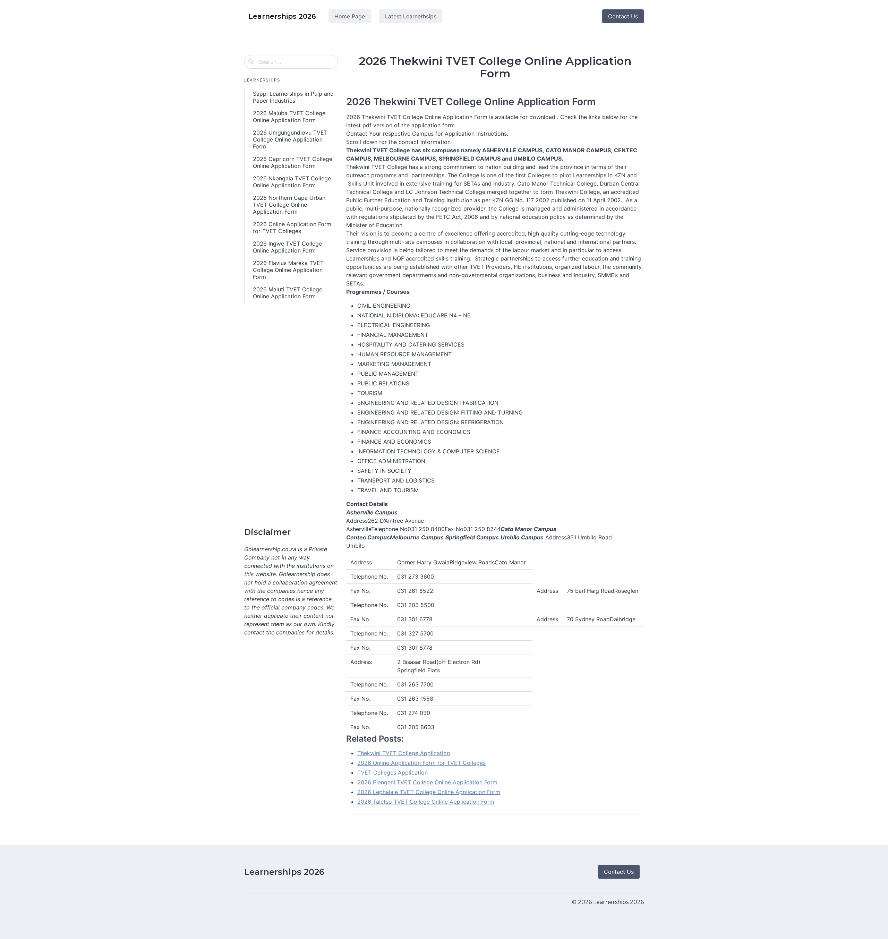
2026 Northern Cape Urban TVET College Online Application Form (289, 204)
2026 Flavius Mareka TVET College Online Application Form (288, 269)
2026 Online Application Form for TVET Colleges (292, 227)
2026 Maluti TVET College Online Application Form (287, 293)
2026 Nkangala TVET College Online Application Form (292, 182)
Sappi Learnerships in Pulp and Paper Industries (293, 97)
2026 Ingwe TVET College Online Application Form (287, 247)
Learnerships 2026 (284, 872)
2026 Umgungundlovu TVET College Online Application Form (290, 139)
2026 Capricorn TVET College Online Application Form (292, 162)
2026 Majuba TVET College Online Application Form (289, 116)
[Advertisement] (291, 415)
